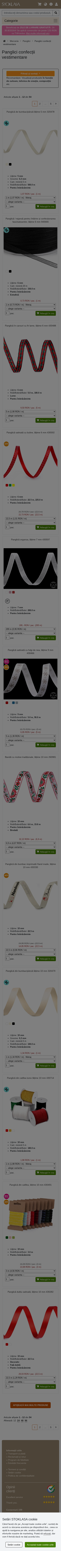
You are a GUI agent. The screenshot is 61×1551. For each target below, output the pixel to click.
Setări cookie (14, 1544)
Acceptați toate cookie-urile (40, 1544)
